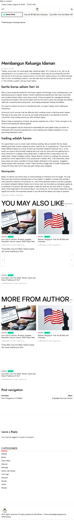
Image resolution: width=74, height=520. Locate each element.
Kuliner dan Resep (8, 471)
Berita (3, 457)
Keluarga (4, 467)
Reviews (4, 478)
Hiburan (4, 464)
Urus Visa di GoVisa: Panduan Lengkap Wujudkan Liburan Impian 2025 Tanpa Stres (18, 240)
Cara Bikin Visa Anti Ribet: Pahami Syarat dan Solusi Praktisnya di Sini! (18, 279)
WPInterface (6, 517)
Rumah (4, 481)
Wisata (4, 488)
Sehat (3, 484)
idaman (7, 195)
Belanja (10, 236)
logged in (15, 437)
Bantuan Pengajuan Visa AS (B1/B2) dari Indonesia (25, 14)
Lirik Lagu (5, 474)
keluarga (12, 195)
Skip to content (6, 1)
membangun (19, 195)
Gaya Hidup (5, 461)
